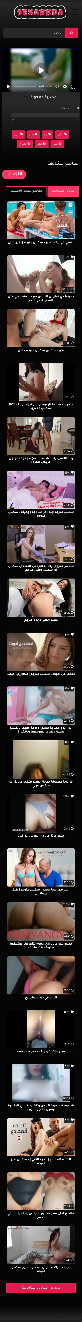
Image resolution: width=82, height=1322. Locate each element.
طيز (32, 134)
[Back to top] (69, 1309)
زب (45, 134)
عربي (16, 134)
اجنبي (60, 134)
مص (39, 144)
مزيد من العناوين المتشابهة (41, 1288)
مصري (23, 144)
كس (55, 144)
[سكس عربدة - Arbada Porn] (41, 13)
